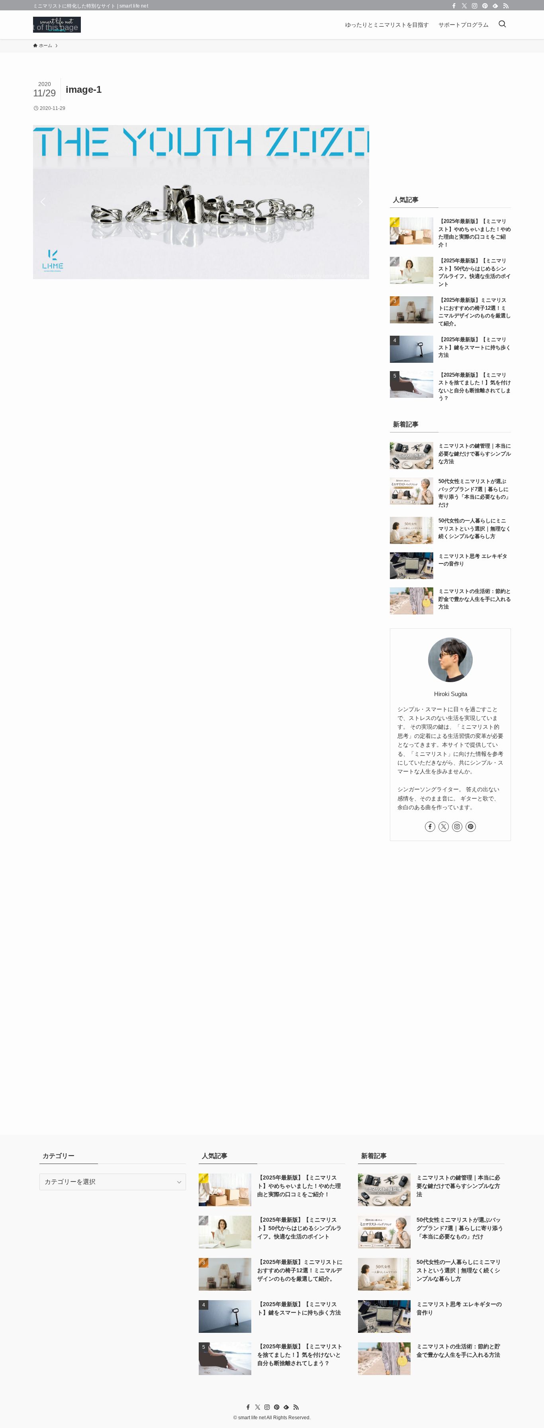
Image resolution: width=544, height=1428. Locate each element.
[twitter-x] (464, 6)
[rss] (506, 6)
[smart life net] (57, 25)
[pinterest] (485, 6)
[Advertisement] (450, 128)
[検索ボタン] (502, 24)
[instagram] (475, 6)
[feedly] (495, 6)
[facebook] (454, 6)
